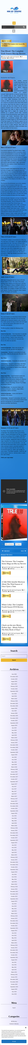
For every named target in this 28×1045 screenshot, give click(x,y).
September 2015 (14, 840)
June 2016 (14, 818)
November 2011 (14, 952)
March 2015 (14, 854)
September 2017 (14, 781)
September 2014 (14, 869)
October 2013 (14, 896)
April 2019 (14, 735)
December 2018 (14, 745)
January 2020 (14, 713)
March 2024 (14, 698)
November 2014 (14, 864)
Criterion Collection (14, 1023)
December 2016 (14, 803)
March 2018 (14, 767)
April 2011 (14, 969)
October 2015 (14, 837)
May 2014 (14, 879)
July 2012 (14, 933)
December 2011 (14, 950)
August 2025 (14, 681)
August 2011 (14, 959)
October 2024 (14, 688)
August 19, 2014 (8, 590)
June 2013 (14, 906)
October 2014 (14, 867)
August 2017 (14, 784)
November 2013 (14, 894)
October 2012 (14, 925)
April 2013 (14, 911)
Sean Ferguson (15, 56)
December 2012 (14, 920)
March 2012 (14, 942)
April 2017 (14, 793)
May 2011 (14, 967)
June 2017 (14, 789)
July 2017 (14, 786)
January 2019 (14, 742)
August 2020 (14, 708)
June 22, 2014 (6, 56)
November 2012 (14, 923)
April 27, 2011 (7, 567)
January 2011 (14, 977)
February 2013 (14, 916)
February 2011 (14, 974)
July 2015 (14, 845)
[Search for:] (10, 27)
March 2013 (14, 913)
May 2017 (14, 791)
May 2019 (14, 732)
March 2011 (14, 972)
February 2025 (14, 686)
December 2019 (14, 715)
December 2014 (14, 862)
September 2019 (14, 723)
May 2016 (14, 820)
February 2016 (14, 828)
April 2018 (14, 764)
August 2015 (14, 842)
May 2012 (14, 938)
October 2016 (14, 808)
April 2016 (14, 823)
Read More (7, 572)
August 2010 (14, 989)
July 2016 (14, 815)
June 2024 (14, 693)
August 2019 (14, 725)
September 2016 (14, 811)
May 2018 (14, 762)
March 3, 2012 (7, 633)
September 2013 (14, 898)
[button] (26, 1027)
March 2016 (14, 825)
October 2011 (14, 955)
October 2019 (14, 720)
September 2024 (14, 691)
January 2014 (14, 889)
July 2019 (14, 728)
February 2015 (14, 857)
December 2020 (14, 705)
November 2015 (14, 835)
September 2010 (14, 986)
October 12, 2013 (8, 610)
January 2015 (14, 859)
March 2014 (14, 884)
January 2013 (14, 918)
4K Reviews (14, 1021)
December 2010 (14, 979)
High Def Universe (14, 16)
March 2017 (14, 796)
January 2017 (14, 801)
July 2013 (14, 903)
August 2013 (14, 901)
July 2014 (14, 874)
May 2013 (14, 908)
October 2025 (14, 679)
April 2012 (14, 940)
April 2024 (14, 696)
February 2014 (14, 886)
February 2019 (14, 740)
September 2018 (14, 752)
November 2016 (14, 806)
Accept (14, 1041)
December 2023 (14, 703)
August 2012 (14, 930)
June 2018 (14, 759)
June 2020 (14, 710)
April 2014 (14, 881)
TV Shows (18, 544)
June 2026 (14, 674)
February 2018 (14, 769)
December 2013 (14, 891)
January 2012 (14, 947)
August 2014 (14, 872)
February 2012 (14, 945)
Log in (14, 1007)
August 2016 (14, 813)
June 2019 (14, 730)
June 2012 (14, 935)
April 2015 (14, 852)
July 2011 (14, 962)
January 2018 (14, 771)
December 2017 (14, 774)
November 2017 (14, 776)
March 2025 (14, 684)
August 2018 (14, 754)
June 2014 (14, 876)
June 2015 (14, 847)
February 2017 (14, 798)
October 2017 (14, 779)
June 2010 (14, 994)
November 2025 (14, 676)
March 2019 (14, 737)
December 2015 (14, 832)
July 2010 (14, 991)
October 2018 (14, 749)
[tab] (14, 23)
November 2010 (14, 981)
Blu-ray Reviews (9, 544)
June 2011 (14, 964)
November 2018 (14, 747)
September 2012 (14, 928)
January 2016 (14, 830)
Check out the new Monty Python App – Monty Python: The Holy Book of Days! (13, 627)
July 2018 (14, 757)
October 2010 (14, 984)
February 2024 (14, 701)
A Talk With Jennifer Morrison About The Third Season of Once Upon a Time (13, 584)
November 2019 (14, 718)
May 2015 (14, 850)
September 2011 (14, 957)
